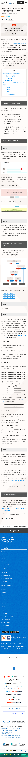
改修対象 (8, 80)
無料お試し (20, 2)
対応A (7, 87)
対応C (7, 92)
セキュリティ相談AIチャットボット (6, 732)
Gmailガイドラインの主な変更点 (11, 74)
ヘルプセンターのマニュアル (17, 480)
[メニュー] (26, 2)
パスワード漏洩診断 (4, 730)
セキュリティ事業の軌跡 (5, 739)
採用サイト (18, 708)
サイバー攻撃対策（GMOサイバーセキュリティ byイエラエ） (11, 735)
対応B (7, 89)
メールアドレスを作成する (14, 486)
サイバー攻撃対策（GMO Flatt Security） (7, 737)
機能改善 (7, 16)
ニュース (3, 16)
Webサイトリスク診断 (13, 730)
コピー (11, 19)
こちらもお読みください (9, 94)
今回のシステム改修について (11, 76)
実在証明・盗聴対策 (4, 733)
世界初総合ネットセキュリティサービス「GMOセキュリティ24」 (11, 728)
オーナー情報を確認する (14, 406)
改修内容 (8, 78)
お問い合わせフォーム (14, 514)
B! (6, 19)
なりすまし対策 (18, 737)
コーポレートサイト (11, 708)
